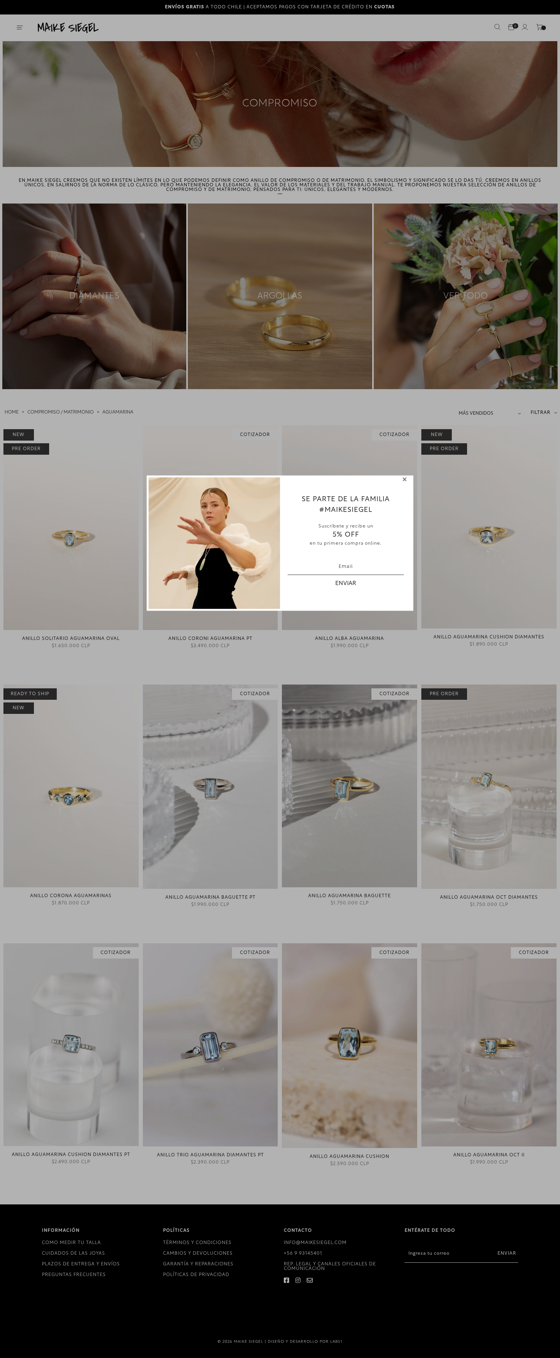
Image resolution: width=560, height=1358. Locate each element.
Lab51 (336, 1342)
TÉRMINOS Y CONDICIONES (197, 1243)
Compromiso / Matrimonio (60, 412)
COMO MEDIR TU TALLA (71, 1243)
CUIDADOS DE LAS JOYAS (73, 1253)
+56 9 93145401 (303, 1253)
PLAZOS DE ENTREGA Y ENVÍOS (81, 1264)
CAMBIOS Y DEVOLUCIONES (198, 1253)
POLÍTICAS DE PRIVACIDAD (196, 1275)
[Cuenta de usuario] (525, 29)
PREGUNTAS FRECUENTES (74, 1275)
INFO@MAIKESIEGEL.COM (315, 1243)
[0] (511, 28)
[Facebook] (287, 1281)
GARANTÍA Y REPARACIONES (198, 1264)
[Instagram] (298, 1281)
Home (12, 412)
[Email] (310, 1281)
